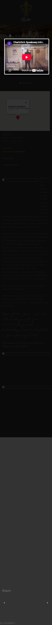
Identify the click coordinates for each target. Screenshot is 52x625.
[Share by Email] (27, 591)
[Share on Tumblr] (24, 591)
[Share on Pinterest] (20, 591)
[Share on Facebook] (14, 591)
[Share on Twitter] (17, 591)
